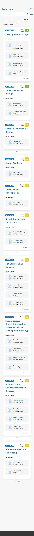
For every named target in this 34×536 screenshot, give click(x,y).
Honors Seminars (13, 163)
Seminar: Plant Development (12, 191)
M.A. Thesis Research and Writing (15, 451)
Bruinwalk (7, 9)
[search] (13, 14)
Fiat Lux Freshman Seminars (14, 265)
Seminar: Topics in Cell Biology (16, 130)
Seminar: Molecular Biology (14, 92)
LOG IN (30, 9)
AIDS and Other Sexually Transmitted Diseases (15, 388)
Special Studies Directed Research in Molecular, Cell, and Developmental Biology (16, 325)
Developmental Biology (16, 34)
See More (25, 78)
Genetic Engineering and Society (15, 221)
